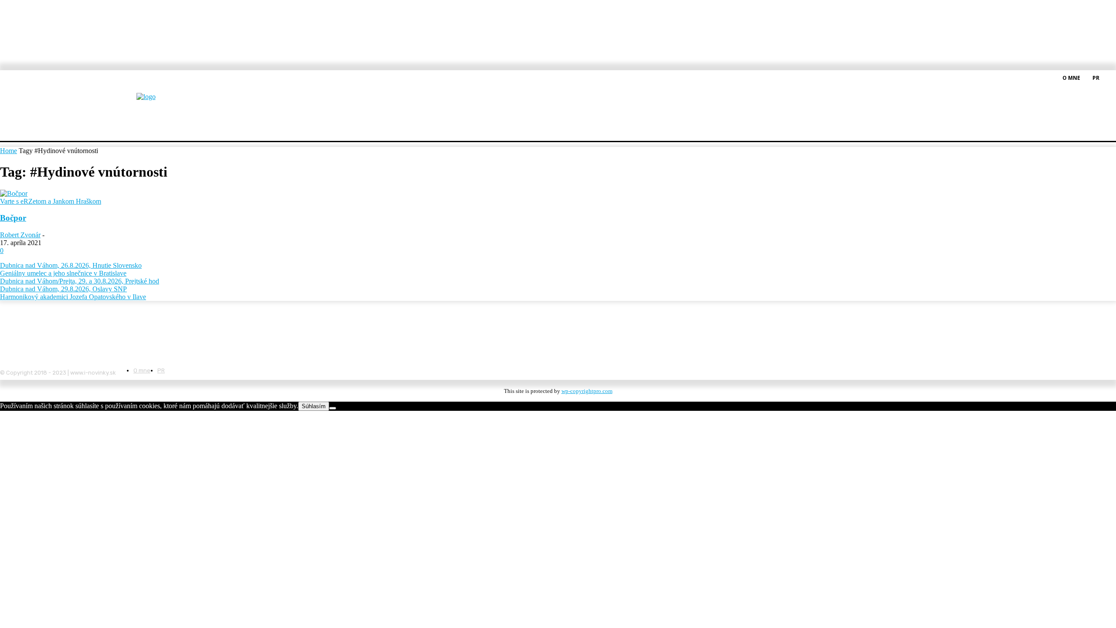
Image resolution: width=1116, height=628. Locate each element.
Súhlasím (314, 406)
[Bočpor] (13, 193)
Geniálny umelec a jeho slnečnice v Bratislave (63, 273)
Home (8, 150)
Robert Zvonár (20, 235)
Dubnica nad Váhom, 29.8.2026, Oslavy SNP (63, 289)
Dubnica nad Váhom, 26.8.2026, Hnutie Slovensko (71, 265)
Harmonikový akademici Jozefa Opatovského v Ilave (73, 296)
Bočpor (13, 217)
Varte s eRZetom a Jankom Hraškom (50, 201)
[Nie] (332, 408)
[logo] (167, 102)
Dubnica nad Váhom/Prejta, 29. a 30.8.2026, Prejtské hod (79, 281)
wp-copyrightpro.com (586, 391)
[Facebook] (1111, 77)
